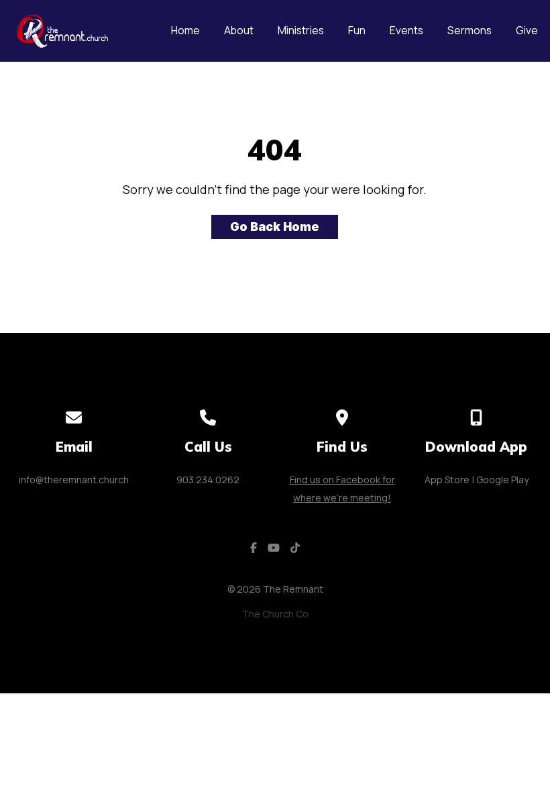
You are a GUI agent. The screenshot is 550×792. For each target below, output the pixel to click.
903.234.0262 (207, 479)
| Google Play (500, 479)
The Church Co (275, 613)
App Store (447, 479)
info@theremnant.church (74, 479)
